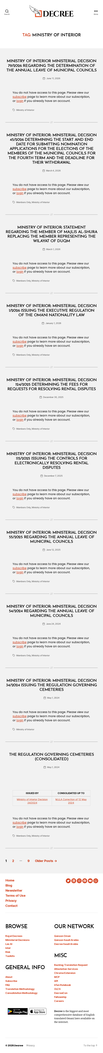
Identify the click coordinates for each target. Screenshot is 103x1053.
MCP (57, 977)
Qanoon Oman (62, 936)
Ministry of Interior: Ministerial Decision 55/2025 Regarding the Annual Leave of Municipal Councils (51, 537)
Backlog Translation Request (71, 965)
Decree (18, 1045)
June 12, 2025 (53, 549)
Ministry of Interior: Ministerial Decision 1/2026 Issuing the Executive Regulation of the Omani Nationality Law (51, 310)
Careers (59, 1001)
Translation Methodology (20, 989)
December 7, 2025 (53, 475)
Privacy (10, 901)
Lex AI (8, 944)
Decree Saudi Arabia (66, 944)
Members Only (23, 202)
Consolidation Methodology (21, 993)
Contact (11, 906)
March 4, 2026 (53, 170)
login (19, 101)
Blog (8, 885)
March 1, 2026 (53, 249)
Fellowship (60, 997)
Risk (7, 952)
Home (9, 880)
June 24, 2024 (53, 623)
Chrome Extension (65, 973)
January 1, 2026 (53, 323)
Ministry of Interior (25, 110)
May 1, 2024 (53, 697)
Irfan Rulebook (62, 985)
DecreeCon (60, 993)
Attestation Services (66, 969)
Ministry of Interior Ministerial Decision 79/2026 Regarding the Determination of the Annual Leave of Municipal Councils (51, 65)
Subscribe (11, 981)
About (8, 977)
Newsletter (13, 890)
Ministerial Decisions (17, 940)
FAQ (7, 985)
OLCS (57, 989)
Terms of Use (15, 895)
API (56, 981)
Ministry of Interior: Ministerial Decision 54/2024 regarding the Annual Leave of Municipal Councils (51, 611)
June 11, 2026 (53, 78)
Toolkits (10, 956)
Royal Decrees (13, 936)
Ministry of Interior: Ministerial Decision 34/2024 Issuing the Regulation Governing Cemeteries (51, 685)
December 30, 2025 (53, 397)
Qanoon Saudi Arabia (66, 940)
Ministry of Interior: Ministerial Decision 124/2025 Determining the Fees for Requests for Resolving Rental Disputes (51, 384)
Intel (7, 948)
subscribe (20, 97)
